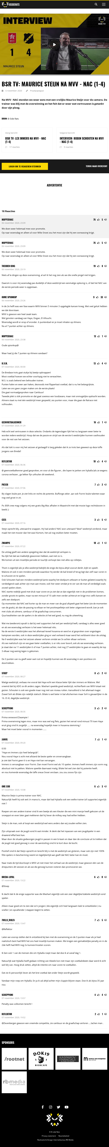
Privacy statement (49, 1136)
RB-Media (70, 1140)
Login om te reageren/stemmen (25, 166)
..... (28, 725)
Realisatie (41, 1140)
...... (44, 729)
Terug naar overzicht (96, 166)
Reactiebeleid (63, 1136)
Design (50, 1140)
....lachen (93, 1023)
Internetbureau (59, 1140)
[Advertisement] (54, 196)
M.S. (4, 380)
